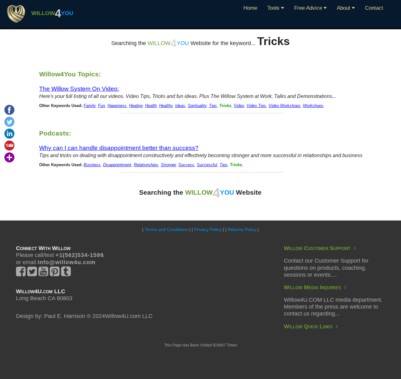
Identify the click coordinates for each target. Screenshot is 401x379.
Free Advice (309, 8)
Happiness (117, 106)
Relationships (146, 165)
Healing (136, 106)
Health (151, 106)
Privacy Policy (207, 229)
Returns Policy (242, 229)
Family (90, 106)
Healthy (166, 106)
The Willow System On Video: (79, 88)
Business (92, 165)
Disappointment (117, 165)
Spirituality (197, 106)
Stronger (168, 165)
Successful (207, 165)
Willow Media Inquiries (314, 287)
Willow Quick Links (310, 326)
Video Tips (256, 106)
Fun (101, 106)
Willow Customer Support (319, 248)
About (344, 8)
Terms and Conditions (166, 229)
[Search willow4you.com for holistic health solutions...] (16, 13)
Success (186, 165)
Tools (274, 8)
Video (239, 106)
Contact (374, 8)
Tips (213, 106)
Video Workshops (284, 106)
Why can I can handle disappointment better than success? (119, 147)
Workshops (313, 106)
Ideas (180, 106)
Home (250, 8)
